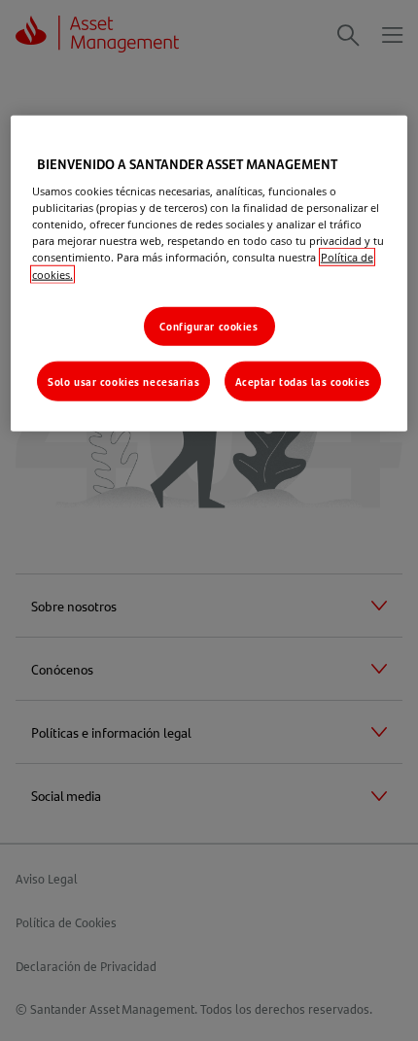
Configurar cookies (208, 325)
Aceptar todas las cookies (302, 380)
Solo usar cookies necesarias (123, 380)
